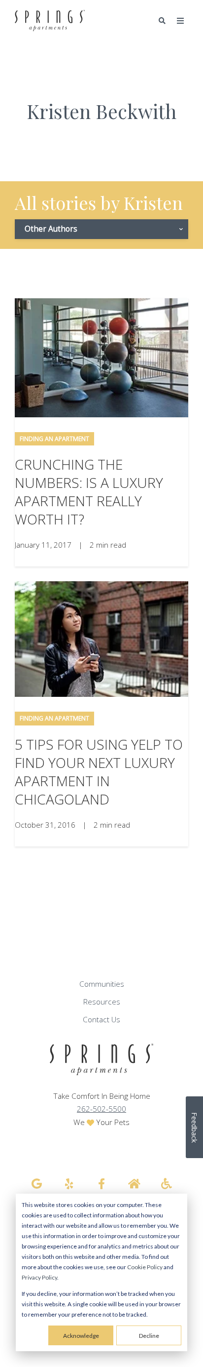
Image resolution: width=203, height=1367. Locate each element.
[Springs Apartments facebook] (101, 1184)
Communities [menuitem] (101, 984)
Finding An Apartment (54, 439)
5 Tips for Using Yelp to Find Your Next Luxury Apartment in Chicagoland (99, 771)
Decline (149, 1335)
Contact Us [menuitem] (101, 1019)
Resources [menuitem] (101, 1002)
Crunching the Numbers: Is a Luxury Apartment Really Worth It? (89, 491)
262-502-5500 (101, 1109)
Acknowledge (81, 1335)
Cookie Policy (145, 1267)
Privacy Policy (39, 1277)
